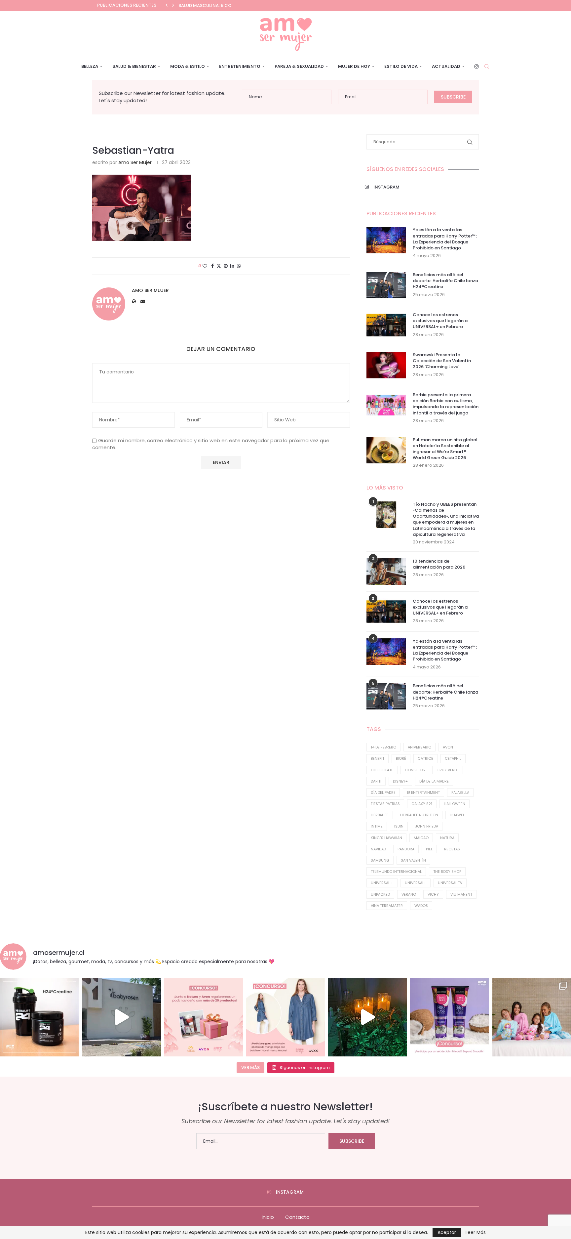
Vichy (433, 894)
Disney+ (400, 781)
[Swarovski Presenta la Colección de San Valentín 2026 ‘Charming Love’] (386, 365)
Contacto (297, 1217)
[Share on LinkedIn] (232, 266)
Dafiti (376, 781)
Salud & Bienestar (134, 66)
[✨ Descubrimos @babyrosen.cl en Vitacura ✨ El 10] (121, 1017)
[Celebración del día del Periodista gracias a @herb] (367, 1017)
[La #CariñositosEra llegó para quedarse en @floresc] (531, 1017)
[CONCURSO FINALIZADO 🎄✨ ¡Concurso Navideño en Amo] (203, 1017)
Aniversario (419, 747)
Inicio (268, 1217)
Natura (447, 837)
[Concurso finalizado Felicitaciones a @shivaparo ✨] (285, 1017)
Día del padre (383, 792)
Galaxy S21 (421, 803)
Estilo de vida (401, 66)
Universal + (382, 882)
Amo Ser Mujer (135, 162)
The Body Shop (447, 871)
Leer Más (476, 1232)
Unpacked (380, 894)
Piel (429, 849)
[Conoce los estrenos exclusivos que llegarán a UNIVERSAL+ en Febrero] (386, 325)
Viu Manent (461, 894)
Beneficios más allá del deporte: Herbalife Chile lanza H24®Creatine (445, 281)
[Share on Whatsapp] (239, 266)
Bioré (401, 758)
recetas (452, 849)
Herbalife (380, 815)
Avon (448, 747)
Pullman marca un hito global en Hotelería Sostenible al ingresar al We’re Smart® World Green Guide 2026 (445, 449)
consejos (415, 770)
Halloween (454, 803)
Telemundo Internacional (396, 871)
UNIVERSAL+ (415, 882)
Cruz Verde (448, 770)
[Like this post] (205, 266)
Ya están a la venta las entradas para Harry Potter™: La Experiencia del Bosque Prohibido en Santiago (445, 239)
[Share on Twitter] (218, 266)
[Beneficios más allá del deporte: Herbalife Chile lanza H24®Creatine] (386, 285)
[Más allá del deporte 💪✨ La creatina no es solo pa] (39, 1017)
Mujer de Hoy (354, 66)
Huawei (457, 815)
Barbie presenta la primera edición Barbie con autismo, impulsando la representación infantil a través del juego (445, 404)
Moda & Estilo (187, 66)
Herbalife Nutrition (419, 815)
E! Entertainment (423, 792)
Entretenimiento (239, 66)
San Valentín (413, 860)
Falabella (460, 792)
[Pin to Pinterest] (226, 266)
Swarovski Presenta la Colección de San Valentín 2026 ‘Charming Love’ (442, 361)
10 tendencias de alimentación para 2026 (439, 564)
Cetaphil (453, 758)
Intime (377, 826)
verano (408, 894)
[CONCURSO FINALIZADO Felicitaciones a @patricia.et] (449, 1017)
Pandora (406, 849)
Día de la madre (434, 781)
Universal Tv (450, 882)
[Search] (486, 66)
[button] (166, 5)
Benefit (377, 758)
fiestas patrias (385, 803)
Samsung (380, 860)
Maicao (421, 837)
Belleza (89, 66)
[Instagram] (476, 66)
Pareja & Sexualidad (299, 66)
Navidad (378, 849)
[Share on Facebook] (212, 266)
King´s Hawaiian (386, 837)
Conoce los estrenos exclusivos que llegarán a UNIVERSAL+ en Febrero (440, 321)
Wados (421, 905)
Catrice (425, 758)
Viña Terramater (387, 905)
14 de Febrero (383, 747)
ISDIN (398, 826)
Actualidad (446, 66)
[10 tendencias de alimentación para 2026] (386, 571)
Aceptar (447, 1232)
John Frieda (426, 826)
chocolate (382, 770)
